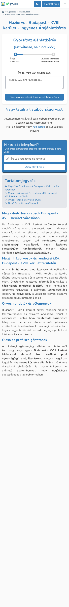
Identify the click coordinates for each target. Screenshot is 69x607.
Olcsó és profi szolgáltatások (22, 203)
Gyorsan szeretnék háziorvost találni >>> (34, 97)
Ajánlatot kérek (34, 167)
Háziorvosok (24, 11)
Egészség (11, 11)
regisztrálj (39, 127)
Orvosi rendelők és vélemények (24, 199)
